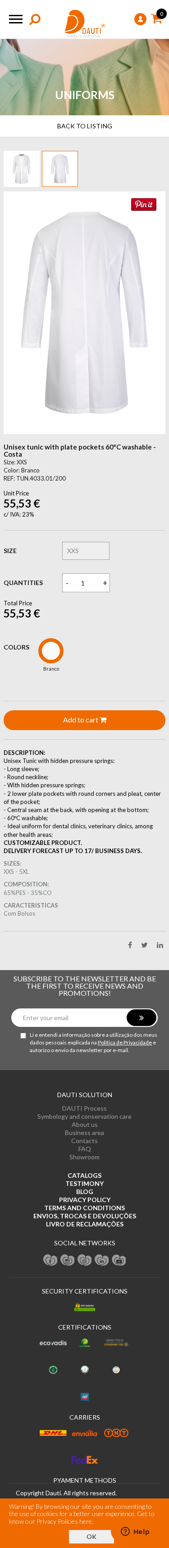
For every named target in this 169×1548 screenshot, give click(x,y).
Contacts (84, 1140)
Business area (84, 1132)
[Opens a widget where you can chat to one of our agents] (135, 1532)
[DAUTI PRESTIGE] (84, 24)
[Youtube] (119, 1260)
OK (91, 1536)
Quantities (23, 582)
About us (85, 1124)
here (85, 1521)
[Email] (85, 1260)
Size (10, 550)
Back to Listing (84, 126)
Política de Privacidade (125, 1042)
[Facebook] (50, 1260)
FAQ (84, 1149)
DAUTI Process (84, 1108)
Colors (16, 647)
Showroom (84, 1157)
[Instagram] (67, 1260)
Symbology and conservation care (84, 1116)
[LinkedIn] (102, 1260)
